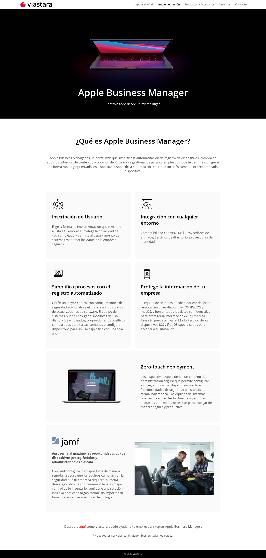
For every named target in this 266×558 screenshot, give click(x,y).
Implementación (169, 4)
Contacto (241, 4)
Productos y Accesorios (199, 4)
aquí (82, 526)
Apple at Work (144, 4)
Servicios (225, 4)
